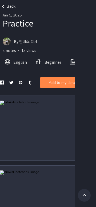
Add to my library (63, 82)
